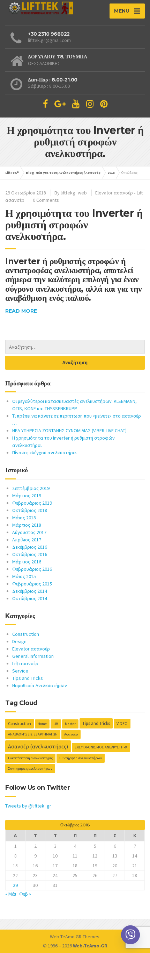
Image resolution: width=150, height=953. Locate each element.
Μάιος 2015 (24, 576)
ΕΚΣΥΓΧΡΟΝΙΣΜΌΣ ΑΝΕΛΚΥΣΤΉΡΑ (101, 747)
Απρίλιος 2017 (26, 539)
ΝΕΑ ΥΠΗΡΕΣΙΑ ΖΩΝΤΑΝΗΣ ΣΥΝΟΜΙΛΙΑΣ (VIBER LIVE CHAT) (69, 430)
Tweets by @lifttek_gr (28, 806)
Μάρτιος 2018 (26, 525)
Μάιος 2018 (24, 517)
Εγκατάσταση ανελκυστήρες (30, 758)
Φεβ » (25, 894)
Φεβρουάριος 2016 (32, 569)
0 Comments (46, 200)
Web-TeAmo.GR (66, 936)
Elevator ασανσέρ (114, 193)
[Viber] (130, 934)
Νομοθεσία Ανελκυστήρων (39, 685)
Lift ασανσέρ (25, 663)
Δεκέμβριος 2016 (29, 547)
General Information (33, 656)
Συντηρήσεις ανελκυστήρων (30, 768)
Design (19, 641)
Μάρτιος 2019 (26, 495)
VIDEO (122, 723)
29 (15, 885)
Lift (55, 723)
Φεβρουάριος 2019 (32, 503)
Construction (25, 634)
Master (70, 723)
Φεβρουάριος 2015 (32, 584)
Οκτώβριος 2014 (29, 598)
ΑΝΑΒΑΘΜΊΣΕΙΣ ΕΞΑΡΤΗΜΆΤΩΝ (33, 734)
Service (20, 671)
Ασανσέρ (71, 734)
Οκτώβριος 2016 (29, 554)
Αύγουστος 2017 (29, 532)
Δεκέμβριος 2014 (29, 591)
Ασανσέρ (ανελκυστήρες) (38, 746)
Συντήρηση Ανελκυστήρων (80, 758)
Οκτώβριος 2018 (29, 510)
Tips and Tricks (27, 678)
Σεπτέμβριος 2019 (31, 488)
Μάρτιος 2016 (26, 562)
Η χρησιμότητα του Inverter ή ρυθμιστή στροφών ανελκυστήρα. (73, 225)
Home (42, 723)
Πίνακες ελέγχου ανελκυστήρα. (44, 452)
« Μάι (10, 894)
